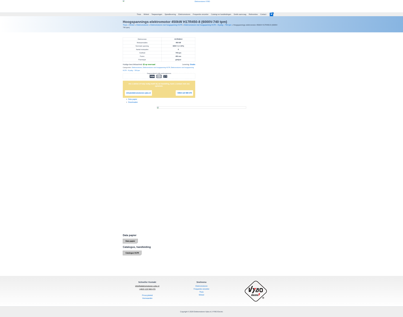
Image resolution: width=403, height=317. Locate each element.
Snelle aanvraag (240, 14)
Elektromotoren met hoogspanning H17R (166, 25)
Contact (263, 14)
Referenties (253, 14)
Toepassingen (156, 14)
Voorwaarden (147, 298)
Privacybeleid (147, 295)
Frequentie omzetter (201, 14)
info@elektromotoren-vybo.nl (138, 93)
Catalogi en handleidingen (221, 14)
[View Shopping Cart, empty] (271, 14)
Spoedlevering (170, 14)
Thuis (139, 14)
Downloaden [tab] (133, 102)
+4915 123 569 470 (184, 93)
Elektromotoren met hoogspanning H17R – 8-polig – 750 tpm (207, 25)
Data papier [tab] (132, 99)
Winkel (146, 14)
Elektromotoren (184, 14)
